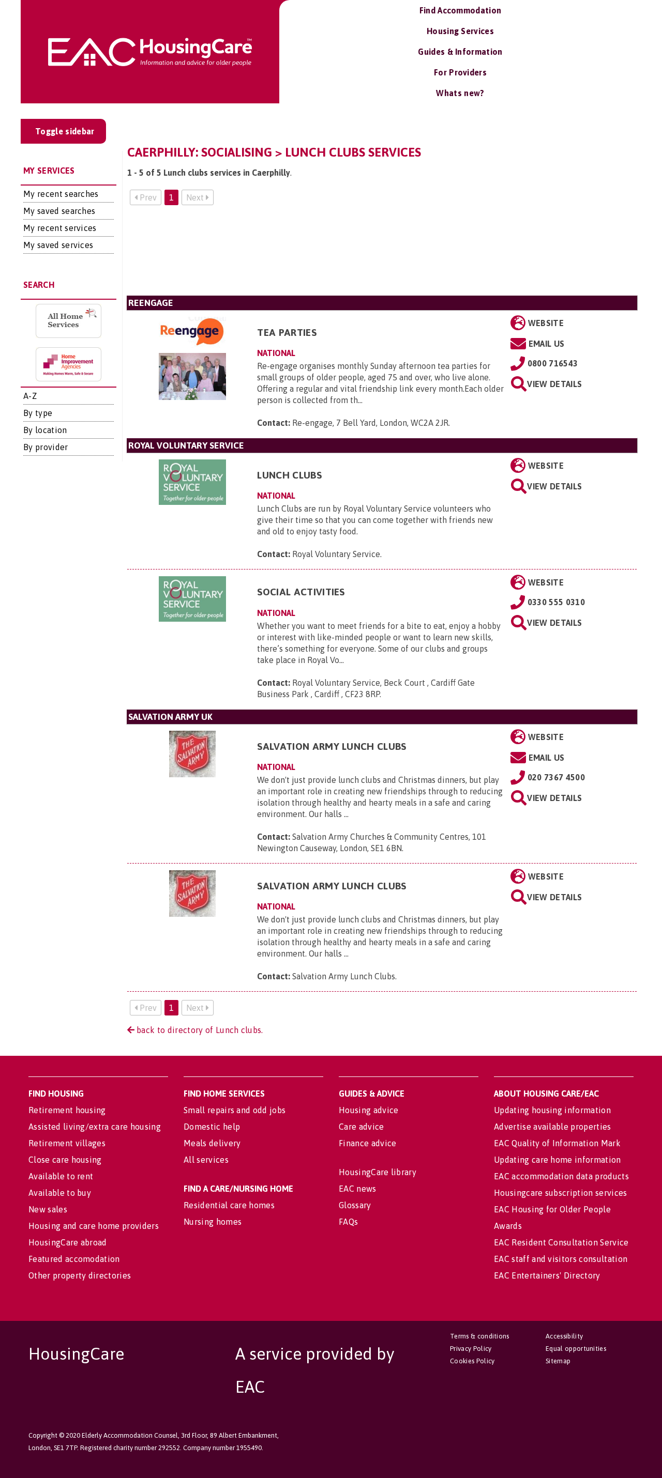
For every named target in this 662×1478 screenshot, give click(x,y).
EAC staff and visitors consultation (560, 1259)
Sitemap (558, 1361)
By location (45, 430)
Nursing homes (213, 1221)
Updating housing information (552, 1110)
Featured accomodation (74, 1259)
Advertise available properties (552, 1126)
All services (206, 1159)
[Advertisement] (382, 254)
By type (37, 413)
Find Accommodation (460, 10)
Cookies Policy (472, 1361)
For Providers (460, 72)
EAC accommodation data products (561, 1176)
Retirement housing (67, 1110)
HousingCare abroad (67, 1242)
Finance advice (367, 1143)
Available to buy (59, 1192)
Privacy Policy (470, 1348)
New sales (47, 1209)
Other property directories (79, 1275)
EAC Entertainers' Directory (547, 1275)
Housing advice (368, 1110)
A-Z (30, 396)
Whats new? (460, 93)
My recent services (60, 228)
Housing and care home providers (93, 1225)
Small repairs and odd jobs (234, 1110)
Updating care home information (557, 1159)
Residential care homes (229, 1205)
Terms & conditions (479, 1336)
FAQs (348, 1221)
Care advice (361, 1126)
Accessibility (564, 1336)
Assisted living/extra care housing (94, 1126)
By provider (45, 447)
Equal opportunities (576, 1348)
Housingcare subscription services (560, 1192)
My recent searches (61, 193)
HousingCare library (377, 1172)
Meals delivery (212, 1143)
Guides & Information (460, 51)
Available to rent (60, 1176)
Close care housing (65, 1159)
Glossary (355, 1205)
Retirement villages (67, 1143)
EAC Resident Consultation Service (561, 1242)
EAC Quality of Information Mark (557, 1143)
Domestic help (212, 1126)
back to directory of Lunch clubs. (198, 1030)
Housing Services (460, 31)
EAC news (358, 1188)
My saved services (58, 245)
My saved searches (59, 210)
